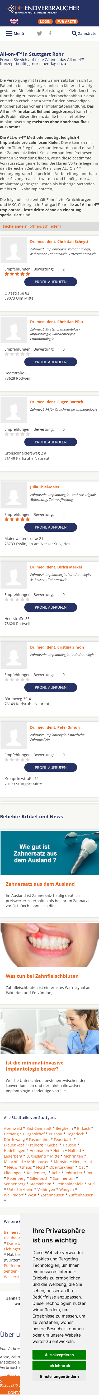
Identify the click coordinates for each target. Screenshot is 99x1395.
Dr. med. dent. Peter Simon (55, 727)
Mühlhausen (38, 1161)
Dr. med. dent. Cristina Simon (57, 647)
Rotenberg (16, 1178)
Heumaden (39, 1150)
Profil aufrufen (51, 281)
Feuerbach (63, 1139)
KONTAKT (16, 1392)
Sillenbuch (39, 1178)
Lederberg (13, 1156)
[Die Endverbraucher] (49, 9)
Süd (91, 1183)
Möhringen (73, 1156)
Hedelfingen (14, 1150)
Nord (40, 1167)
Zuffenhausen (81, 1194)
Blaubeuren (14, 1237)
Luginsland (36, 1156)
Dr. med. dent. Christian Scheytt (59, 241)
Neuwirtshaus (19, 1167)
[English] (14, 21)
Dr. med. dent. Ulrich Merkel (56, 567)
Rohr (56, 1172)
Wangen (66, 1189)
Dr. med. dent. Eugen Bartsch (56, 401)
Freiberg (35, 1145)
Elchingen (12, 1248)
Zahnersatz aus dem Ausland (40, 884)
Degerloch (75, 1133)
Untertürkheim (20, 1189)
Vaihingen (46, 1189)
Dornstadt (16, 1243)
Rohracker (73, 1172)
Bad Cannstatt (38, 1128)
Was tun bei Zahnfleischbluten (42, 976)
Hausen (69, 1145)
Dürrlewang (14, 1139)
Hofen (58, 1150)
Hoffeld (74, 1150)
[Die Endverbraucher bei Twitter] (39, 33)
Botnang (11, 1133)
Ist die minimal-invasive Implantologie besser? (35, 1065)
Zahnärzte (87, 33)
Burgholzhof (34, 1133)
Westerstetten (16, 1276)
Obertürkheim (61, 1167)
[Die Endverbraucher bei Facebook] (50, 33)
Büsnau (55, 1133)
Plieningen (13, 1172)
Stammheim (40, 1183)
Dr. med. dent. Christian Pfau (56, 321)
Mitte (54, 1156)
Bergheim (64, 1128)
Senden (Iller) (15, 1271)
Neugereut (82, 1161)
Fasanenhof (39, 1139)
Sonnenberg (15, 1183)
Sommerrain (64, 1178)
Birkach (83, 1128)
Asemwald (13, 1128)
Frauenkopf (14, 1145)
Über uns (13, 1375)
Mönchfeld (13, 1161)
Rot (89, 1172)
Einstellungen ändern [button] (59, 1376)
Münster (61, 1161)
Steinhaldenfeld (69, 1183)
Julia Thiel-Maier (44, 486)
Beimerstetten (16, 1232)
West (32, 1194)
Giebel (53, 1145)
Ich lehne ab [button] (59, 1365)
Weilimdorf (13, 1194)
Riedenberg (37, 1172)
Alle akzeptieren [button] (59, 1354)
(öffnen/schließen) (32, 226)
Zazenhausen (52, 1194)
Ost (82, 1167)
